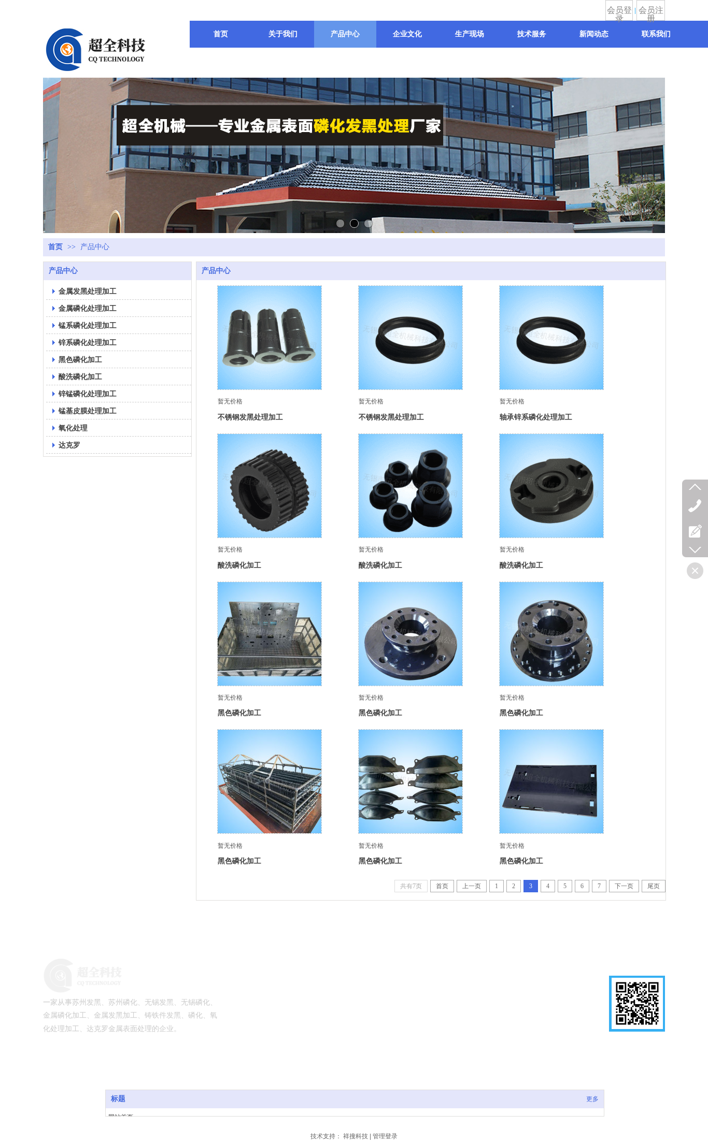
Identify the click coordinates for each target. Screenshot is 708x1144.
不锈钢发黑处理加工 (250, 417)
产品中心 (94, 247)
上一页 (471, 886)
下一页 (624, 886)
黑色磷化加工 (239, 712)
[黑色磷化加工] (269, 634)
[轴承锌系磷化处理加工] (551, 337)
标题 (118, 1099)
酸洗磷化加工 (239, 565)
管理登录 (385, 1136)
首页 (55, 247)
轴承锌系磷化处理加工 (536, 417)
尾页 (653, 886)
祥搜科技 (355, 1136)
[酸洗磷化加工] (269, 485)
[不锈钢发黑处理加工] (269, 337)
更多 (592, 1099)
